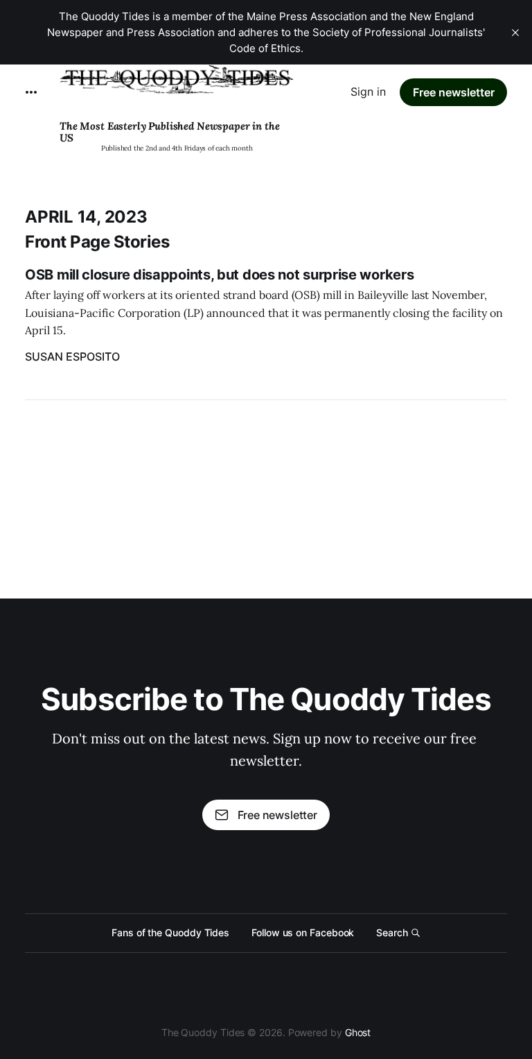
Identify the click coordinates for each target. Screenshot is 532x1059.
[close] (515, 32)
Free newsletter (454, 92)
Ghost (358, 1032)
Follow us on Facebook (302, 932)
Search (392, 932)
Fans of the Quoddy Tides (170, 932)
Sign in (368, 91)
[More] (31, 92)
